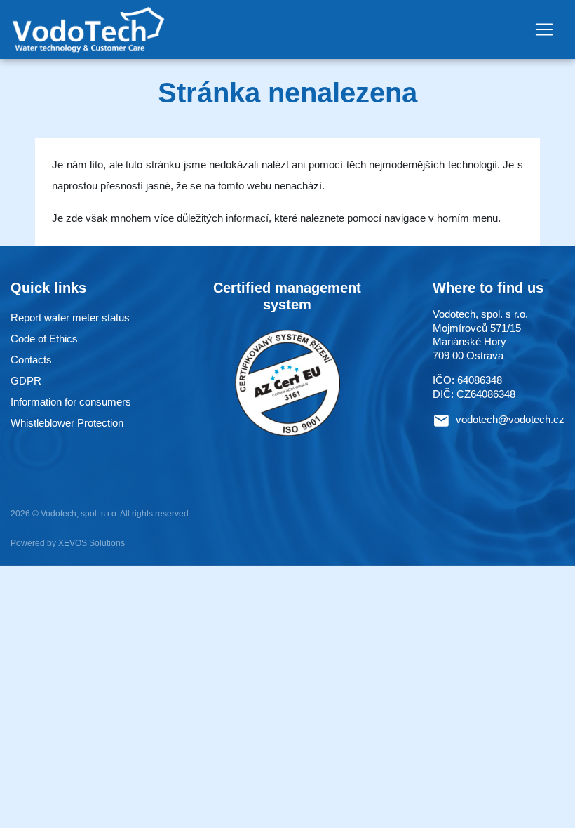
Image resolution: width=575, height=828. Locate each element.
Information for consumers (71, 402)
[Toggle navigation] (544, 29)
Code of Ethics (44, 339)
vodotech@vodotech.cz (510, 420)
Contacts (31, 360)
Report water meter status (70, 317)
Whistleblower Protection (67, 423)
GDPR (26, 381)
